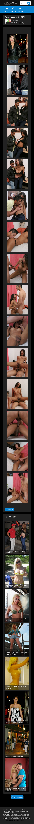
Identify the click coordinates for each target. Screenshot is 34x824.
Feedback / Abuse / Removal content (14, 809)
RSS (13, 812)
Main (6, 11)
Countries (20, 11)
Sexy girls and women (8, 3)
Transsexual (9, 509)
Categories (13, 11)
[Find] (28, 3)
